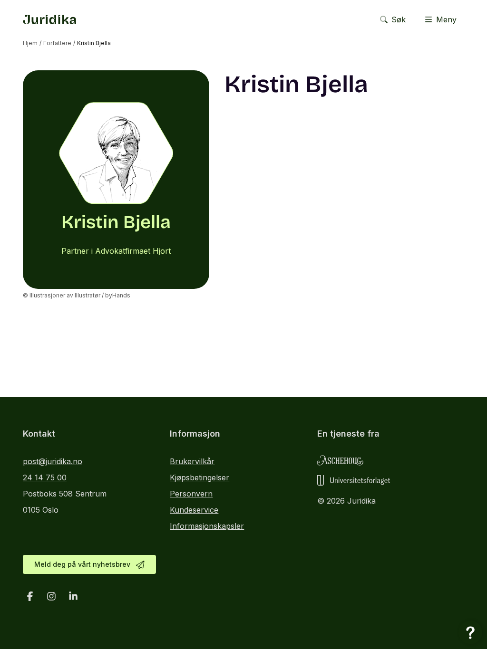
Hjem (30, 43)
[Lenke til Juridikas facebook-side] (30, 596)
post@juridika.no (52, 461)
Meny (446, 19)
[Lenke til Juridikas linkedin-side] (73, 596)
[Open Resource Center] (470, 632)
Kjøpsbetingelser (199, 477)
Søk (398, 19)
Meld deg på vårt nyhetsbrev (82, 564)
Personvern (191, 493)
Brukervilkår (192, 461)
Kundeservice (194, 510)
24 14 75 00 (45, 477)
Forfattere (57, 43)
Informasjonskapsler (207, 526)
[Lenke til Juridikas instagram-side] (52, 596)
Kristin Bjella (94, 43)
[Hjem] (49, 19)
